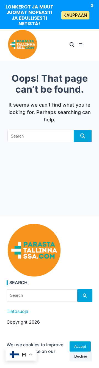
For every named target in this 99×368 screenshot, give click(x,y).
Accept (80, 346)
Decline (80, 356)
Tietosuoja (17, 311)
